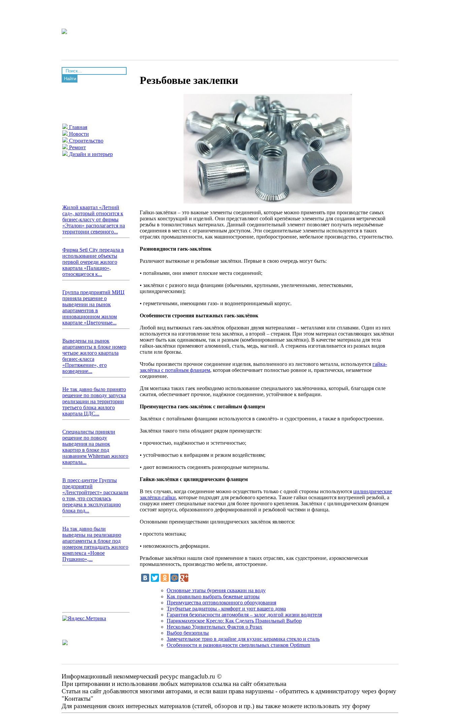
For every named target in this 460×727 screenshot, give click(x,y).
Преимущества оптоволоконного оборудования (221, 602)
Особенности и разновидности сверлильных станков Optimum (238, 645)
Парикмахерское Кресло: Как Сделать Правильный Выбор (234, 621)
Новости (78, 134)
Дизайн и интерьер (90, 154)
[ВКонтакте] (145, 578)
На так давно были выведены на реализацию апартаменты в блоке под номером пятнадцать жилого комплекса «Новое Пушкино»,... (95, 544)
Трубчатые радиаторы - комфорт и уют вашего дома (226, 608)
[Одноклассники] (165, 578)
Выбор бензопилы (188, 633)
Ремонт (77, 147)
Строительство (85, 141)
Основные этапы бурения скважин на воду (216, 590)
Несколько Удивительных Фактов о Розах (214, 627)
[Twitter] (155, 578)
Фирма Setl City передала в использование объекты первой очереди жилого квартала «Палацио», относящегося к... (93, 262)
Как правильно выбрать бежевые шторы (213, 596)
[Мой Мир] (174, 578)
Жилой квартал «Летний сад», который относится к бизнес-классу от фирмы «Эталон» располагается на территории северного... (93, 219)
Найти (70, 78)
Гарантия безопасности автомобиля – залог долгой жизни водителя (244, 615)
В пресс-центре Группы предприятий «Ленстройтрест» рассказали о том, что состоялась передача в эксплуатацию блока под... (95, 495)
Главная (77, 127)
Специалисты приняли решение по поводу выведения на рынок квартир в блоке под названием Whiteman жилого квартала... (95, 447)
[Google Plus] (184, 578)
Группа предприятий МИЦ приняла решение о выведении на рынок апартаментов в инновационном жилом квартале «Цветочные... (93, 307)
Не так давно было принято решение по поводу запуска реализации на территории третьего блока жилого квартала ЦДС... (94, 401)
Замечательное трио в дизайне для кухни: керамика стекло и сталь (243, 639)
